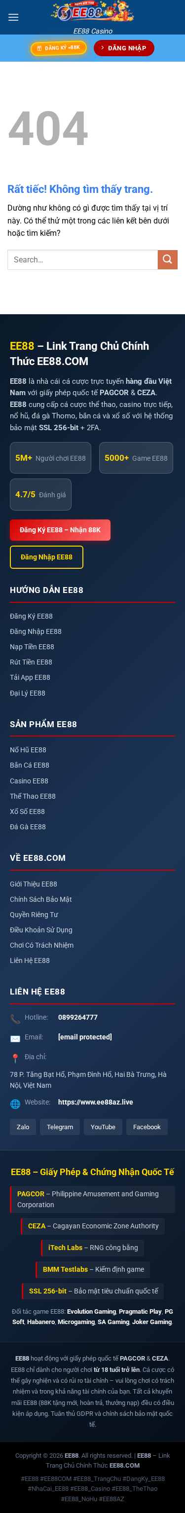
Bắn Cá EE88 (29, 765)
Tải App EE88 (30, 677)
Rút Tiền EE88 (31, 662)
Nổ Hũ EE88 (28, 750)
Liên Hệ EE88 (30, 961)
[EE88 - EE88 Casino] (93, 11)
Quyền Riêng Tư (34, 915)
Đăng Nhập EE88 (47, 557)
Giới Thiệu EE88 (33, 884)
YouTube (103, 1127)
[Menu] (13, 17)
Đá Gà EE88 (28, 827)
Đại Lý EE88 (27, 693)
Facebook (147, 1127)
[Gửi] (168, 259)
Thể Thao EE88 (33, 796)
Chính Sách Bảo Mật (41, 899)
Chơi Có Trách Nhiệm (42, 945)
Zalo (23, 1127)
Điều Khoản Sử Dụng (41, 930)
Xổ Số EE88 (27, 812)
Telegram (60, 1127)
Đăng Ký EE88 (31, 616)
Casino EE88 (29, 781)
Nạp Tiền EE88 (32, 647)
